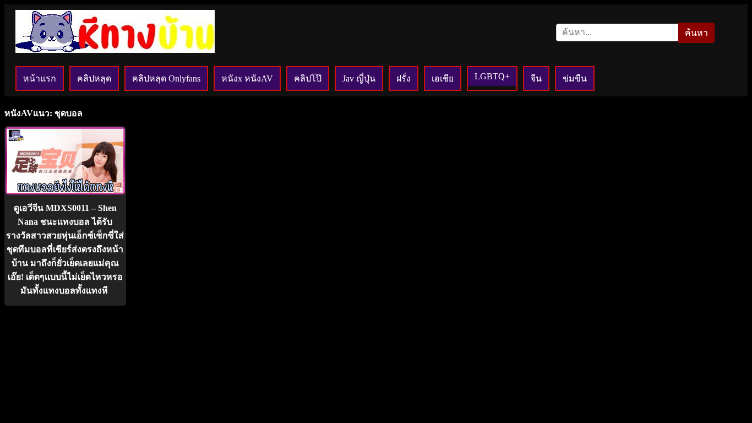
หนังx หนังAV (247, 78)
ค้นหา (696, 32)
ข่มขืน (575, 78)
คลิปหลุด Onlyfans (166, 78)
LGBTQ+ (492, 76)
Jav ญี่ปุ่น (358, 78)
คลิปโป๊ (307, 78)
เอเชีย (443, 78)
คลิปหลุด (94, 78)
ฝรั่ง (403, 78)
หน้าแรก (39, 78)
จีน (536, 78)
